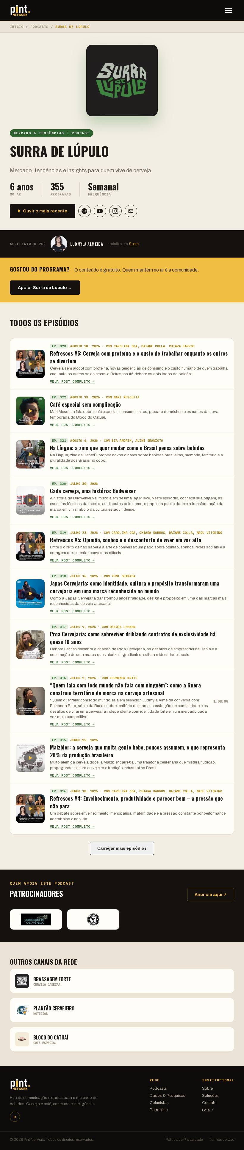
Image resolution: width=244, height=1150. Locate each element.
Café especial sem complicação (85, 404)
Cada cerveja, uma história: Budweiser (93, 491)
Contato (209, 1103)
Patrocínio (159, 1110)
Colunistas (159, 1103)
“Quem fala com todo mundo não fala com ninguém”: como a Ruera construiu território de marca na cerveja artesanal (125, 689)
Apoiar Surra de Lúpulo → (45, 287)
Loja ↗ (208, 1110)
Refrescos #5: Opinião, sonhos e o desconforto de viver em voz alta (125, 540)
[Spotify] (84, 211)
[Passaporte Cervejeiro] (36, 919)
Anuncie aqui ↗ (211, 894)
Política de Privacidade (184, 1140)
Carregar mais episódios (122, 848)
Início (17, 27)
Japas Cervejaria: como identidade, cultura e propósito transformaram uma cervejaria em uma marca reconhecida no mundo (134, 587)
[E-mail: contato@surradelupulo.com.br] (131, 211)
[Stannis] (93, 919)
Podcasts (39, 27)
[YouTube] (100, 211)
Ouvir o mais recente (45, 211)
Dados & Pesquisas (167, 1096)
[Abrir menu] (228, 10)
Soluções (210, 1096)
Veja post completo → (72, 381)
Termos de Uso (221, 1140)
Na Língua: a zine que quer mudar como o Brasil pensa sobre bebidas (127, 448)
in (14, 1116)
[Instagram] (115, 211)
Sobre (134, 244)
